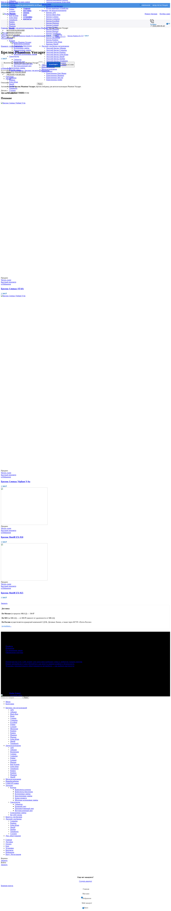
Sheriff (11, 84)
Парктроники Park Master (56, 73)
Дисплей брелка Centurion (56, 50)
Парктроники (47, 71)
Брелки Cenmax (52, 17)
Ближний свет (19, 62)
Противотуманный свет (23, 64)
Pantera (12, 22)
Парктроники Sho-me (54, 78)
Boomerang (13, 3)
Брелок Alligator (52, 36)
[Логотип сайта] (9, 14)
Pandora (12, 24)
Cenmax (12, 5)
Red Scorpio (13, 16)
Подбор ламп (165, 14)
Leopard (12, 11)
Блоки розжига (20, 52)
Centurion (12, 7)
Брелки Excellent (52, 21)
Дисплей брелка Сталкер (56, 63)
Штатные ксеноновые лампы (25, 54)
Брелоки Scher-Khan (54, 42)
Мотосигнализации (49, 69)
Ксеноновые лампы (21, 48)
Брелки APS (51, 13)
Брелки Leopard (52, 25)
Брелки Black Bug (53, 15)
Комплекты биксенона (23, 46)
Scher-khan (13, 18)
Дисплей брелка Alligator (56, 48)
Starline (12, 86)
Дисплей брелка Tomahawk (57, 61)
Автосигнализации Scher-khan (58, 2)
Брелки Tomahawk (53, 34)
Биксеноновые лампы (22, 50)
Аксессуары (46, 4)
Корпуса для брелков (54, 6)
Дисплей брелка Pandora (55, 52)
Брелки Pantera (52, 27)
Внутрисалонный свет (23, 66)
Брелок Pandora (52, 40)
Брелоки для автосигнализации (54, 10)
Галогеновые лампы (17, 68)
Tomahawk (13, 20)
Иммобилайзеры (48, 67)
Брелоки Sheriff (52, 44)
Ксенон (12, 41)
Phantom (12, 26)
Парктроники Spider (54, 80)
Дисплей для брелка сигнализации (55, 46)
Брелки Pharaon (52, 31)
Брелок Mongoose (53, 38)
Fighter (11, 9)
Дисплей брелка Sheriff (55, 57)
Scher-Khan (13, 82)
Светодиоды (14, 56)
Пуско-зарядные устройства (57, 8)
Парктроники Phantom (55, 75)
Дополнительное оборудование (54, 65)
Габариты (17, 60)
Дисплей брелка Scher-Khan (57, 54)
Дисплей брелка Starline (55, 59)
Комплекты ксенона (22, 44)
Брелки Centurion (53, 19)
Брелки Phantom (52, 29)
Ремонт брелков (151, 14)
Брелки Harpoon (52, 23)
